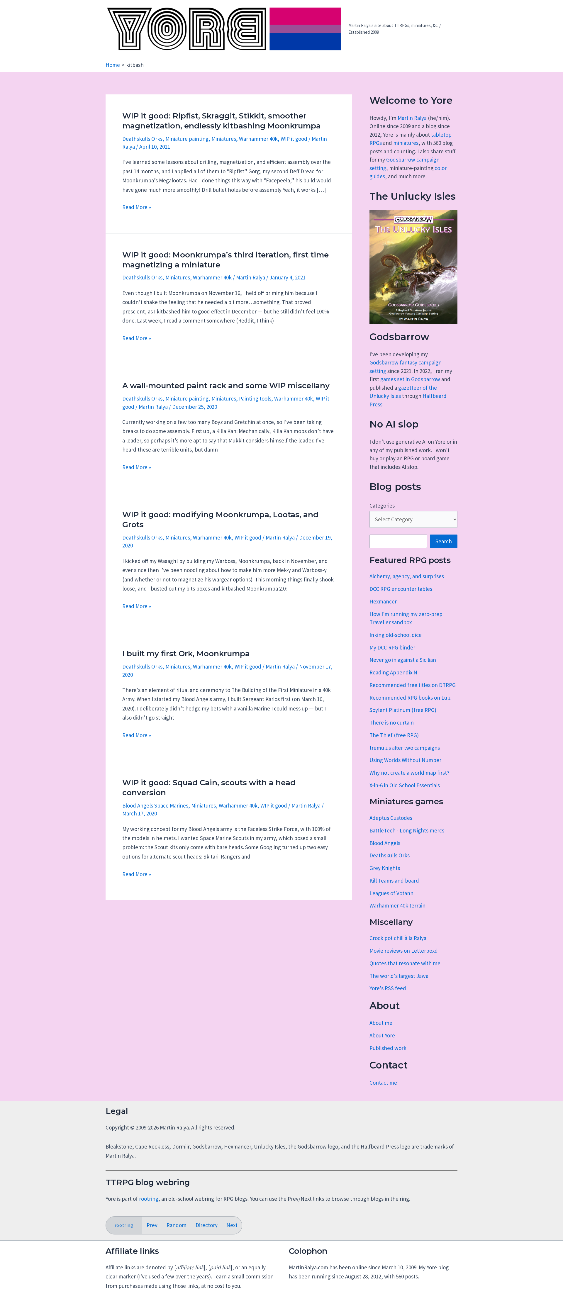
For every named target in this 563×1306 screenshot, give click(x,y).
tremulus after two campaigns (404, 747)
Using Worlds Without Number (405, 760)
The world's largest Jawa (398, 975)
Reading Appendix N (393, 672)
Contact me (383, 1082)
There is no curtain (391, 722)
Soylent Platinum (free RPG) (402, 709)
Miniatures (223, 138)
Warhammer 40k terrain (397, 905)
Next (232, 1225)
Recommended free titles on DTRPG (412, 684)
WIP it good (294, 138)
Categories (382, 505)
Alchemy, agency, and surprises (406, 576)
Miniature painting (186, 138)
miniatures (405, 142)
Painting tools (255, 398)
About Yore (382, 1035)
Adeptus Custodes (390, 817)
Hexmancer (383, 601)
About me (380, 1022)
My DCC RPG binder (392, 647)
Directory (207, 1225)
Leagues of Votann (391, 893)
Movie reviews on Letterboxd (403, 950)
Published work (387, 1047)
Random (176, 1225)
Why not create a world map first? (409, 772)
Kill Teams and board (394, 880)
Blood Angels (384, 843)
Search (443, 541)
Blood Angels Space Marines (155, 805)
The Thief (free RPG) (394, 735)
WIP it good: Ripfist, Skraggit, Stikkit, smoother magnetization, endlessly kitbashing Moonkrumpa (221, 120)
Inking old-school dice (395, 634)
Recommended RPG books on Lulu (410, 697)
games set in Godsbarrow (410, 379)
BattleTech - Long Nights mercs (406, 830)
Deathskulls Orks (142, 138)
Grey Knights (384, 867)
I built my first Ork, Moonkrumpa (186, 653)
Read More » (136, 207)
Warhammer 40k (258, 138)
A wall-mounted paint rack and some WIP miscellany (226, 385)
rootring (148, 1198)
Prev (152, 1225)
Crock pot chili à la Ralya (397, 938)
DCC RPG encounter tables (400, 588)
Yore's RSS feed (387, 988)
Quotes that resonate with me (404, 963)
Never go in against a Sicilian (402, 659)
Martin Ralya (412, 117)
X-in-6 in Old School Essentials (404, 785)
